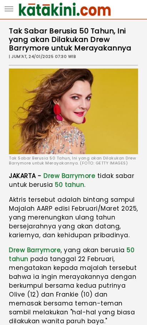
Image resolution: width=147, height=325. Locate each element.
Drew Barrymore (69, 176)
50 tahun (69, 184)
